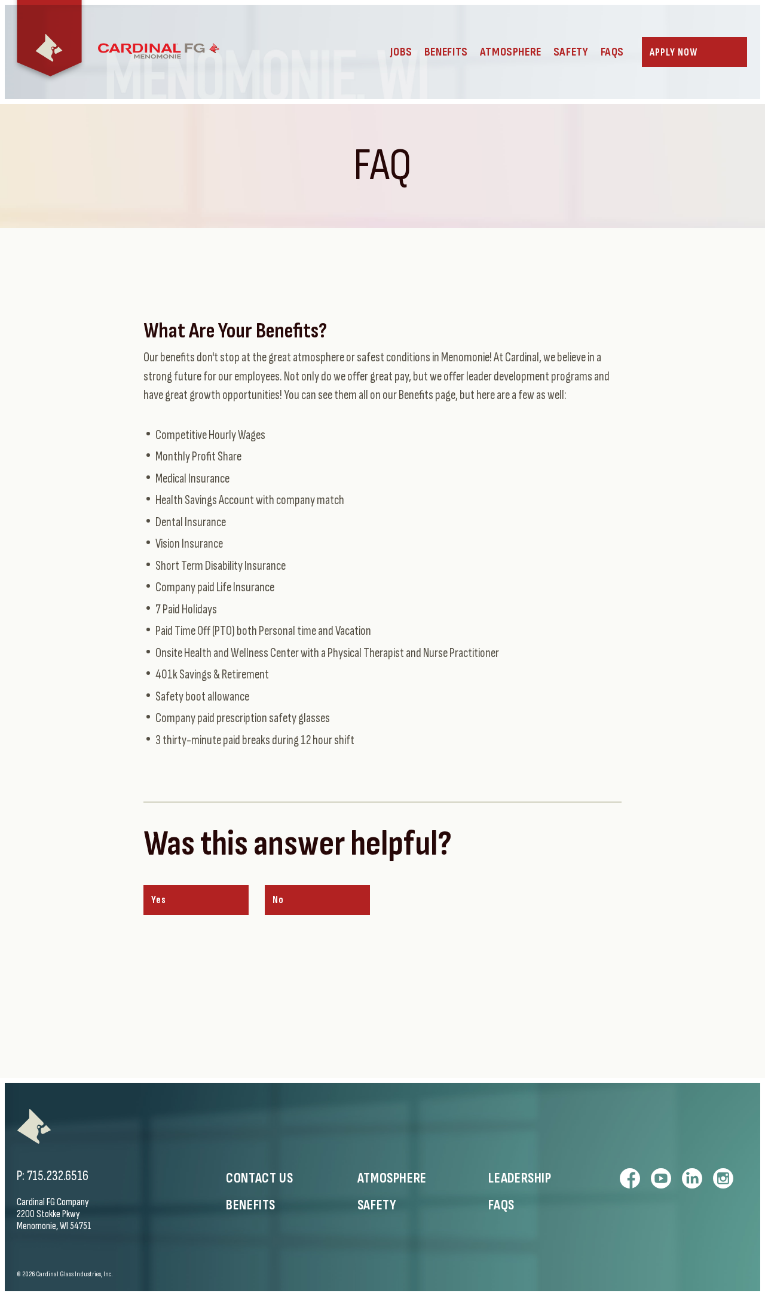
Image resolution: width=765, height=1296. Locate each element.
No (278, 900)
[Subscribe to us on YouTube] (661, 1178)
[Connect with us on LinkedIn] (692, 1178)
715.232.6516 (57, 1176)
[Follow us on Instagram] (723, 1178)
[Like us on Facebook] (630, 1178)
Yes (158, 900)
